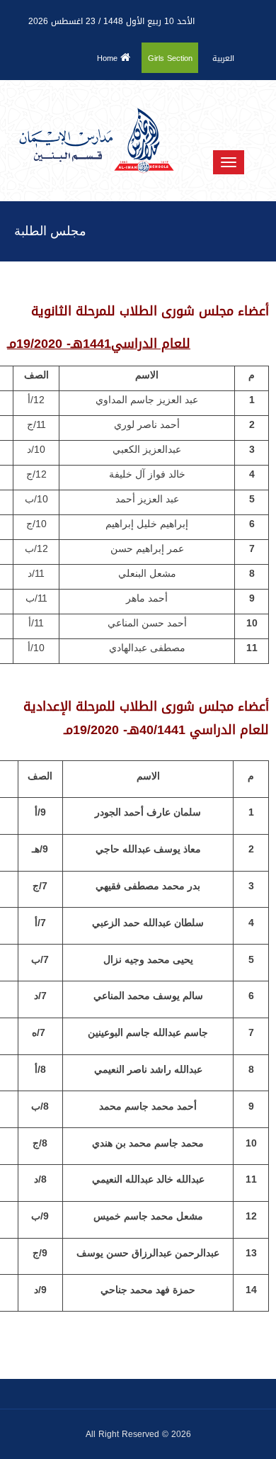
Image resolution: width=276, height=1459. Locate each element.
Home (108, 58)
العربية (223, 58)
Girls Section (170, 58)
